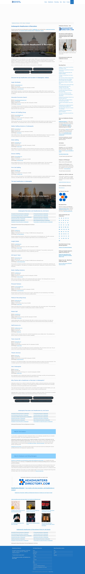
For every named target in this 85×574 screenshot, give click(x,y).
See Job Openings (20, 234)
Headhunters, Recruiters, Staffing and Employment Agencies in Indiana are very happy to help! (33, 492)
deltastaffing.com (18, 142)
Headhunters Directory (63, 121)
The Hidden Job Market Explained (64, 88)
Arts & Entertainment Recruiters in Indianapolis (19, 215)
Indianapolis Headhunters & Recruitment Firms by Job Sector (33, 529)
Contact (68, 1)
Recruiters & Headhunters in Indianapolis (22, 69)
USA (70, 127)
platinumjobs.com (18, 300)
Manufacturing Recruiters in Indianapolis (41, 218)
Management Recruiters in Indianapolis (41, 217)
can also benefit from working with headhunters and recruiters (32, 460)
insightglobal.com (18, 244)
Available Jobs (19, 174)
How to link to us (61, 187)
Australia (35, 559)
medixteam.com (18, 272)
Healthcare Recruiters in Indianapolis (18, 220)
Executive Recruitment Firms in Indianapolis (43, 69)
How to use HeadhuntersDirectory (39, 565)
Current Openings (20, 88)
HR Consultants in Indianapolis (22, 72)
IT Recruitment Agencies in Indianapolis (41, 213)
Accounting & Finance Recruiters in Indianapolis (20, 213)
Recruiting (56, 1)
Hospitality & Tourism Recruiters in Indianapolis (19, 221)
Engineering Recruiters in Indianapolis (18, 218)
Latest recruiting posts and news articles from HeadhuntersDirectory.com (25, 499)
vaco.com (17, 369)
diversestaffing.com (18, 156)
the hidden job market (32, 443)
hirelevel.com (17, 230)
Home (46, 1)
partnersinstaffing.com (19, 286)
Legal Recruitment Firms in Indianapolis (41, 215)
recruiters (69, 124)
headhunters (35, 29)
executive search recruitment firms (27, 30)
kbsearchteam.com (18, 257)
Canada (35, 556)
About (64, 1)
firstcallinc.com (17, 170)
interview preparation (40, 443)
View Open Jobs (20, 160)
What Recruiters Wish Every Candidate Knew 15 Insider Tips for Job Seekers (48, 524)
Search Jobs (19, 146)
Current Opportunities (21, 261)
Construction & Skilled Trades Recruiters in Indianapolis (21, 217)
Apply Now (19, 331)
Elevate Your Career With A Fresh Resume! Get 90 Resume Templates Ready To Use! (65, 255)
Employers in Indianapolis (16, 460)
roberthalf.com (17, 314)
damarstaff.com (18, 128)
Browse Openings (20, 359)
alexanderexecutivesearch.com (20, 100)
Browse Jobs (19, 119)
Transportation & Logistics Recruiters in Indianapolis (43, 221)
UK (34, 558)
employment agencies (50, 29)
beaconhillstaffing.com (19, 115)
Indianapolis (37, 30)
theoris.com (17, 355)
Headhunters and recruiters (16, 446)
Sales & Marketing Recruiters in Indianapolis (42, 220)
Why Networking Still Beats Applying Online (66, 77)
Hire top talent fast (67, 168)
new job (67, 129)
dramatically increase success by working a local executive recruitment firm (65, 133)
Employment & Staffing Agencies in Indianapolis (41, 72)
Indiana (42, 30)
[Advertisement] (42, 13)
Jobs (61, 1)
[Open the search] (72, 2)
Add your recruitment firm (68, 211)
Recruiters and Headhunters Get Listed (40, 567)
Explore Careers (20, 276)
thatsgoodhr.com (18, 341)
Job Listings (19, 132)
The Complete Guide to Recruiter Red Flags (66, 84)
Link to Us (35, 564)
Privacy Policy (51, 571)
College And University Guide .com (65, 182)
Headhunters (50, 1)
